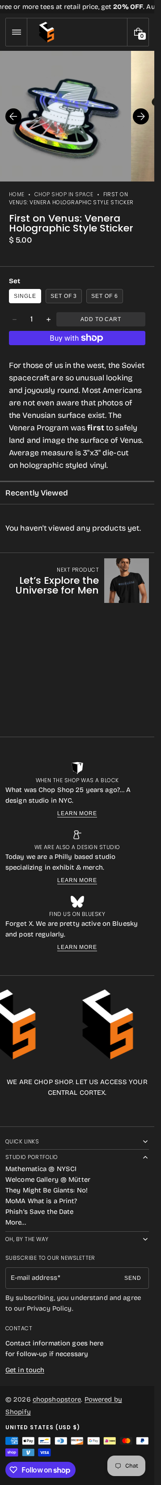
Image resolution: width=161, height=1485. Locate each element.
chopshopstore (57, 1399)
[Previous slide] (13, 116)
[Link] (77, 6)
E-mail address (34, 1278)
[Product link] (77, 580)
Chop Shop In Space (63, 194)
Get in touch (24, 1370)
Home (17, 194)
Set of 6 (104, 296)
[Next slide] (141, 116)
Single (25, 296)
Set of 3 (64, 296)
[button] (16, 32)
